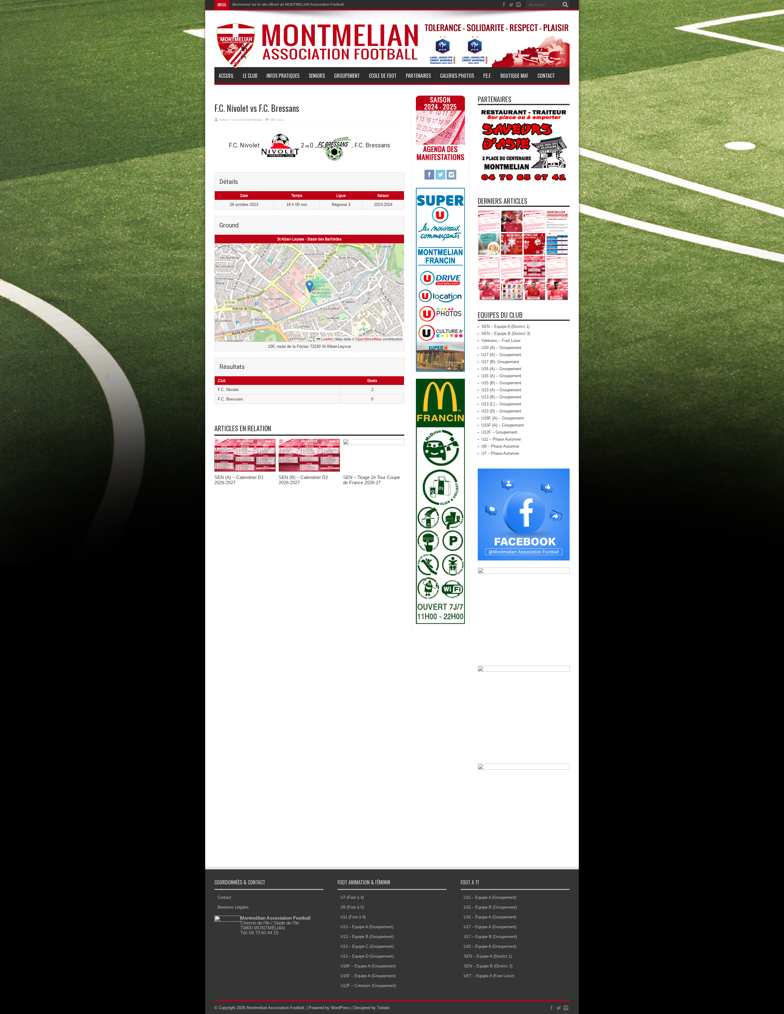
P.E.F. (487, 75)
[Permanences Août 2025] (511, 266)
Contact (546, 75)
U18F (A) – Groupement (502, 418)
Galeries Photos (457, 75)
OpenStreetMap (369, 338)
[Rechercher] (565, 4)
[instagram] (518, 4)
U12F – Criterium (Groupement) (368, 985)
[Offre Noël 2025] (557, 244)
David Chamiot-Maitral (246, 119)
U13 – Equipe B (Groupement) (367, 936)
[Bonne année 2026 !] (511, 244)
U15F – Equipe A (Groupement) (368, 976)
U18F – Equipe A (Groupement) (368, 966)
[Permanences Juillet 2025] (557, 266)
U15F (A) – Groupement (502, 425)
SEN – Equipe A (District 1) (505, 326)
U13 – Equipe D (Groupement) (367, 956)
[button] (309, 286)
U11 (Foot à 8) (353, 917)
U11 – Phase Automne (501, 439)
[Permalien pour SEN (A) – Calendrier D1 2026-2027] (245, 470)
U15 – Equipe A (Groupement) (490, 897)
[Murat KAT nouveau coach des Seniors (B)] (511, 221)
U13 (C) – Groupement (501, 404)
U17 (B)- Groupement (500, 361)
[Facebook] (504, 4)
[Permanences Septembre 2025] (489, 266)
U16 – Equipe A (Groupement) (490, 917)
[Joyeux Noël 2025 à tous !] (534, 244)
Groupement (347, 75)
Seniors (317, 75)
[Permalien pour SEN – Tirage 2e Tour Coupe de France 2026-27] (373, 443)
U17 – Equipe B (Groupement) (490, 936)
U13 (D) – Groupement (501, 411)
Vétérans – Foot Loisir (501, 340)
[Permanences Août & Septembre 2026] (489, 221)
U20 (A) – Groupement (501, 347)
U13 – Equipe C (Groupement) (367, 946)
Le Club (250, 75)
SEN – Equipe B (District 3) (505, 333)
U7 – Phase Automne (500, 453)
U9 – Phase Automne (500, 446)
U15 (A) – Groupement (501, 376)
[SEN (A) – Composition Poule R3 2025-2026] (511, 289)
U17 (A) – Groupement (501, 354)
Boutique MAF (514, 75)
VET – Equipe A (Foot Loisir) (489, 976)
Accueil (226, 75)
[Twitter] (511, 4)
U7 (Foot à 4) (352, 897)
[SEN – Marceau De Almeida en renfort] (557, 289)
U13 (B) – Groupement (501, 397)
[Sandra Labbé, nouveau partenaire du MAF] (489, 244)
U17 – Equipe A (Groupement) (490, 927)
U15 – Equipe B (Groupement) (490, 907)
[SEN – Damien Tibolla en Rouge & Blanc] (489, 289)
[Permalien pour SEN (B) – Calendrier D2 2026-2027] (309, 470)
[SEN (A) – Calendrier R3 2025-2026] (534, 266)
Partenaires (418, 75)
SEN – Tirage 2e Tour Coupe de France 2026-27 (371, 480)
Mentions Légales (233, 907)
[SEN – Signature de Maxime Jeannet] (534, 289)
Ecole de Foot (383, 75)
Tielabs (383, 1007)
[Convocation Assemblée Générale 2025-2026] (557, 221)
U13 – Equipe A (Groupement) (367, 927)
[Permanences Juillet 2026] (534, 221)
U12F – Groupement (499, 432)
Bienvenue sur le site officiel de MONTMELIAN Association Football (288, 4)
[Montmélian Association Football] (392, 52)
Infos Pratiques (283, 75)
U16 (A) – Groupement (501, 368)
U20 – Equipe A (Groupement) (490, 946)
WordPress (340, 1007)
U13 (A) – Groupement (501, 390)
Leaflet (326, 338)
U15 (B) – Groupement (501, 383)
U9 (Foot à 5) (352, 907)
